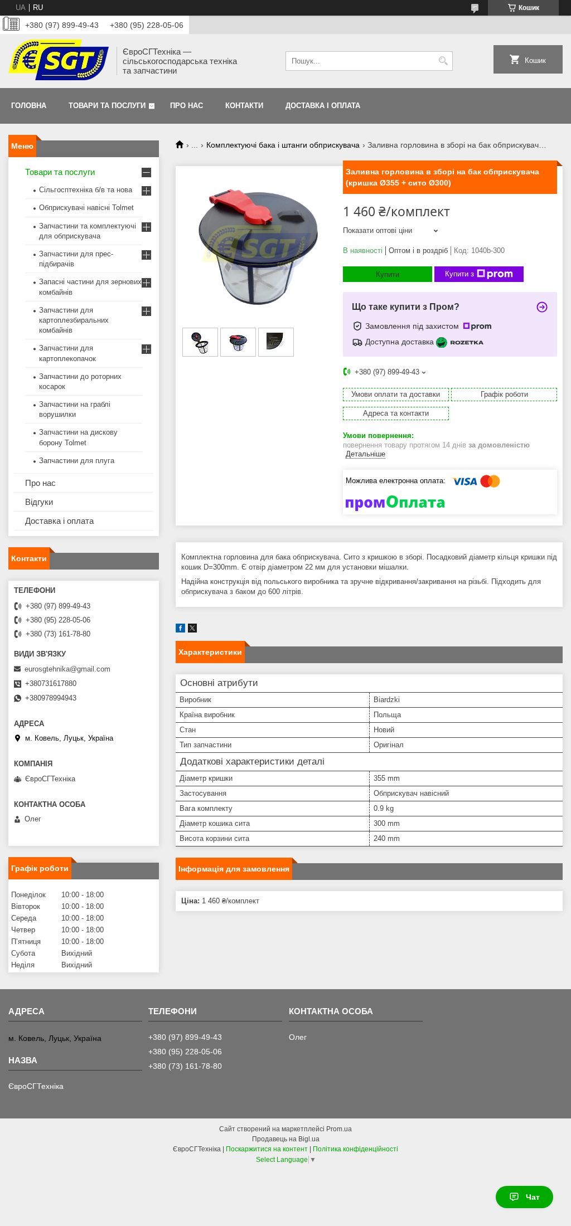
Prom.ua (339, 1129)
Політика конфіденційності (355, 1149)
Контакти (244, 105)
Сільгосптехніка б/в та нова (85, 190)
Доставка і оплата (323, 105)
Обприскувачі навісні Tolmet (86, 207)
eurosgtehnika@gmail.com (67, 669)
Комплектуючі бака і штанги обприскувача (283, 144)
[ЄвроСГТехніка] (58, 61)
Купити (387, 274)
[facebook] (180, 630)
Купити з (459, 274)
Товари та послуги (107, 105)
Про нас (186, 105)
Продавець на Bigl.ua (286, 1139)
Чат (533, 1197)
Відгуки (39, 502)
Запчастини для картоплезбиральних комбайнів (74, 320)
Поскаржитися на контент (267, 1149)
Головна (28, 105)
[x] (192, 630)
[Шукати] (443, 61)
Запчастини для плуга (76, 460)
